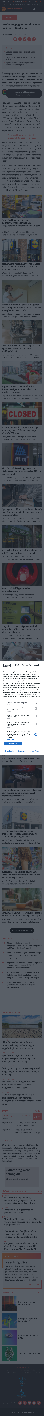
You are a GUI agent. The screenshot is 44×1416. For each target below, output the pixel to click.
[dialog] (22, 708)
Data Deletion (10, 751)
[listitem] (22, 703)
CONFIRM (13, 743)
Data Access (22, 751)
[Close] (40, 665)
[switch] (35, 708)
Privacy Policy (34, 751)
